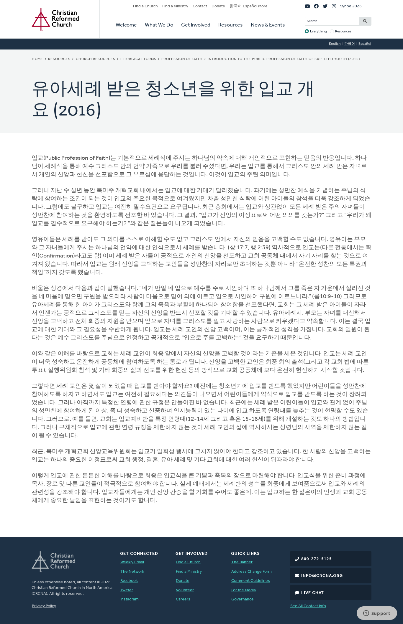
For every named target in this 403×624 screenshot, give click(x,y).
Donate (218, 6)
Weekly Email (132, 562)
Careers (183, 599)
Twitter (126, 590)
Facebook (129, 581)
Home (37, 59)
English (335, 44)
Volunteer (185, 590)
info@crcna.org (322, 576)
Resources (230, 25)
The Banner (242, 562)
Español (364, 44)
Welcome (126, 25)
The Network (132, 571)
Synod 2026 (351, 6)
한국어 (349, 44)
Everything (318, 31)
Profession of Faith (182, 59)
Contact (200, 6)
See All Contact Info (308, 606)
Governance (242, 599)
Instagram (129, 599)
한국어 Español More (249, 6)
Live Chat (312, 593)
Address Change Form (251, 571)
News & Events (268, 25)
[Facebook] (316, 6)
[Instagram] (334, 6)
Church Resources (95, 59)
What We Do (159, 25)
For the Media (243, 590)
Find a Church (145, 6)
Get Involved (195, 25)
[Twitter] (325, 6)
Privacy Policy (44, 606)
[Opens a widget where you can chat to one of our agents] (376, 613)
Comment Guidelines (250, 581)
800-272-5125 (316, 559)
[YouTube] (307, 6)
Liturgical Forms (138, 59)
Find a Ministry (175, 6)
